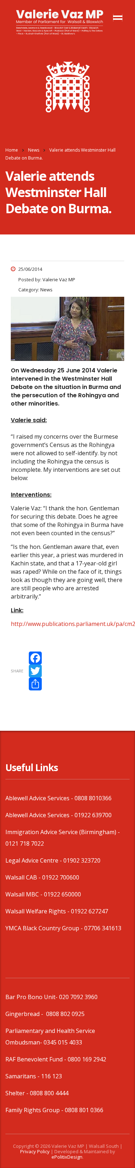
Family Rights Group (32, 1110)
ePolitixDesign (66, 1157)
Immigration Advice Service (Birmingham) (60, 832)
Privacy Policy (35, 1151)
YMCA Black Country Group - (44, 928)
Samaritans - (23, 1076)
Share (17, 670)
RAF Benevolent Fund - (36, 1059)
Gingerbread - (25, 1014)
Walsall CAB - (23, 877)
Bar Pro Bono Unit (30, 997)
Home (11, 150)
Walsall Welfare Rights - (38, 911)
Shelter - (17, 1093)
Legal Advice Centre (31, 860)
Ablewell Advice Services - (40, 798)
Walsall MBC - (24, 894)
